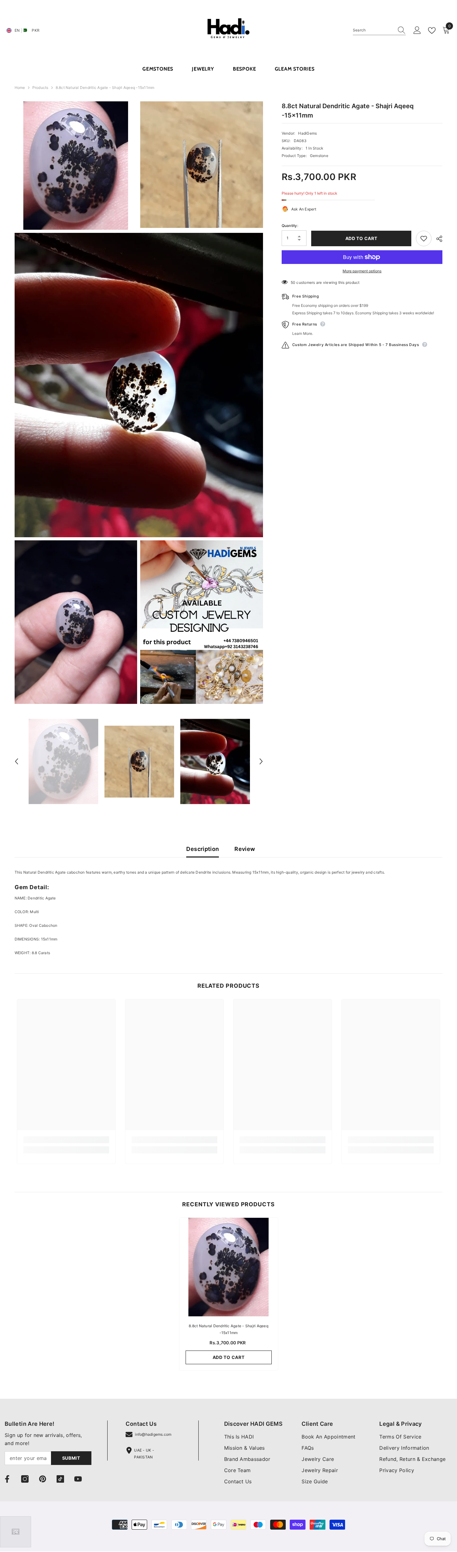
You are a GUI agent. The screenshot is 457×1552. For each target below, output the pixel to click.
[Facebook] (7, 1478)
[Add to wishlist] (424, 238)
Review (244, 849)
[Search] (379, 30)
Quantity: (290, 226)
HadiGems (307, 133)
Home (20, 87)
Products (40, 87)
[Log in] (417, 30)
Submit (71, 1458)
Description (202, 849)
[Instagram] (24, 1478)
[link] (66, 1139)
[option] (63, 761)
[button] (16, 761)
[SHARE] (437, 238)
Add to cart (361, 238)
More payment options (362, 271)
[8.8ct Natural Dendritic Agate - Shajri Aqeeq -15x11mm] (228, 1267)
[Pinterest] (42, 1478)
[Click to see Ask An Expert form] (15, 1531)
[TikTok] (60, 1478)
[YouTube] (78, 1478)
